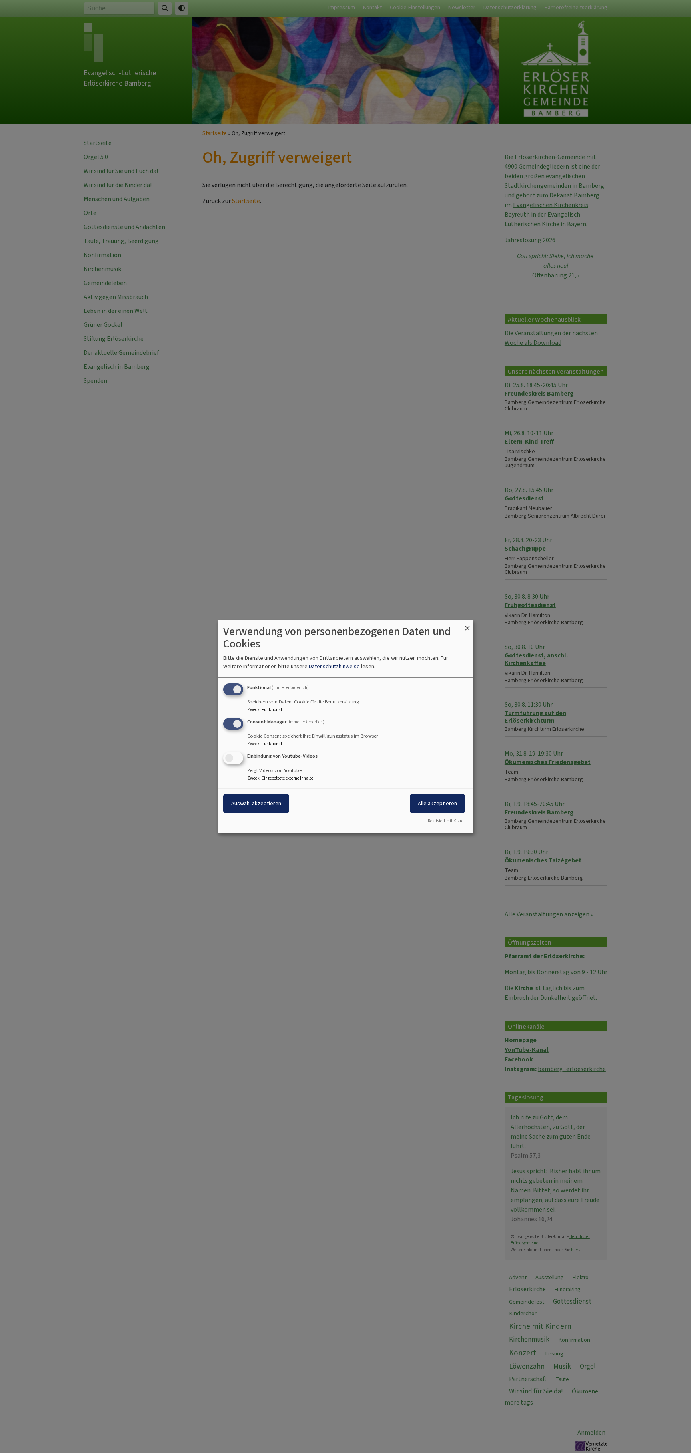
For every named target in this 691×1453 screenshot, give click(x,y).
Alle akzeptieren (437, 803)
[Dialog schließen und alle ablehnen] (467, 625)
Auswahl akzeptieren (256, 803)
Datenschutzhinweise (334, 666)
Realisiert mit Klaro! (446, 821)
